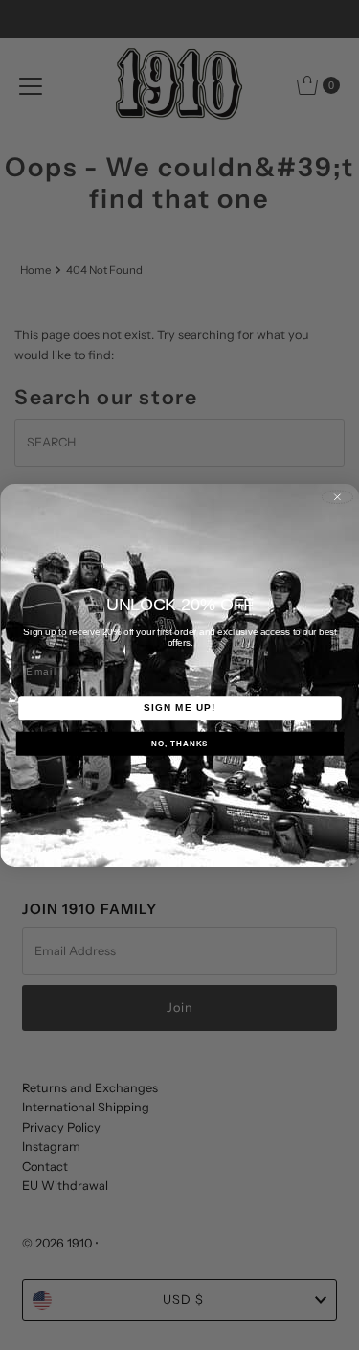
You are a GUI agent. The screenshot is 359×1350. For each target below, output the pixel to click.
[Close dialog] (337, 497)
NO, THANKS (179, 743)
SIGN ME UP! (180, 707)
